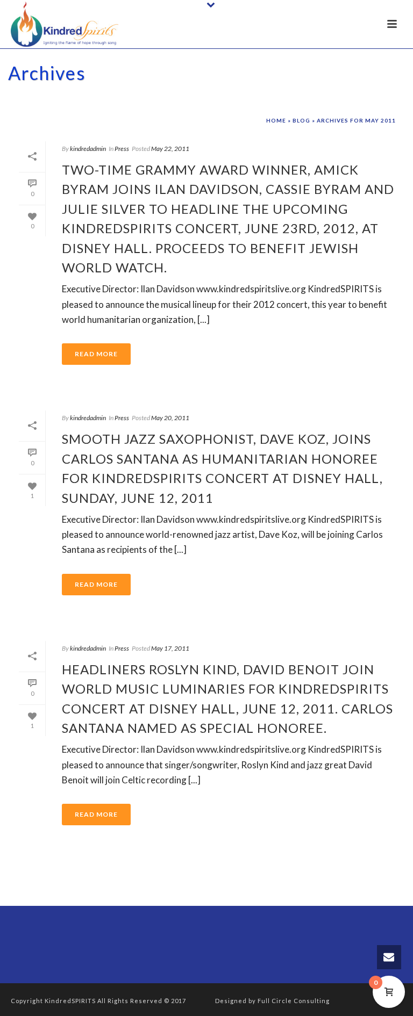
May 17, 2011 (170, 648)
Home (276, 120)
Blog (301, 120)
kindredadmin (88, 149)
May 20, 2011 (170, 418)
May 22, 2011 (170, 149)
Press (122, 149)
